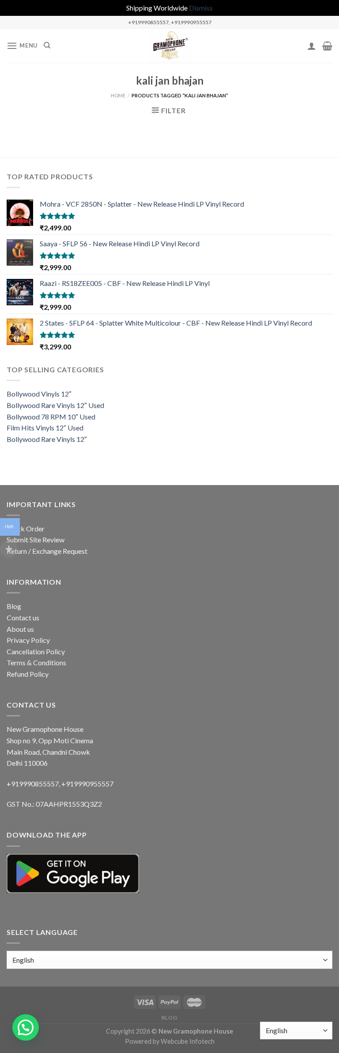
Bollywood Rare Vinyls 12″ (47, 439)
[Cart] (327, 46)
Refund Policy (28, 674)
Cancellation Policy (36, 651)
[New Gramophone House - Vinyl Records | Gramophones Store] (169, 46)
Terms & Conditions (36, 662)
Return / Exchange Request (47, 551)
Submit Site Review (35, 539)
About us (20, 629)
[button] (25, 1027)
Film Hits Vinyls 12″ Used (45, 427)
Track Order (26, 528)
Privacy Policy (28, 640)
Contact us (23, 617)
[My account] (311, 46)
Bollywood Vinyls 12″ (39, 393)
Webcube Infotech (188, 1041)
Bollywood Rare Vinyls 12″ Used (55, 405)
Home (118, 95)
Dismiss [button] (201, 8)
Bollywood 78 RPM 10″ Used (51, 416)
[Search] (47, 45)
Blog (14, 606)
